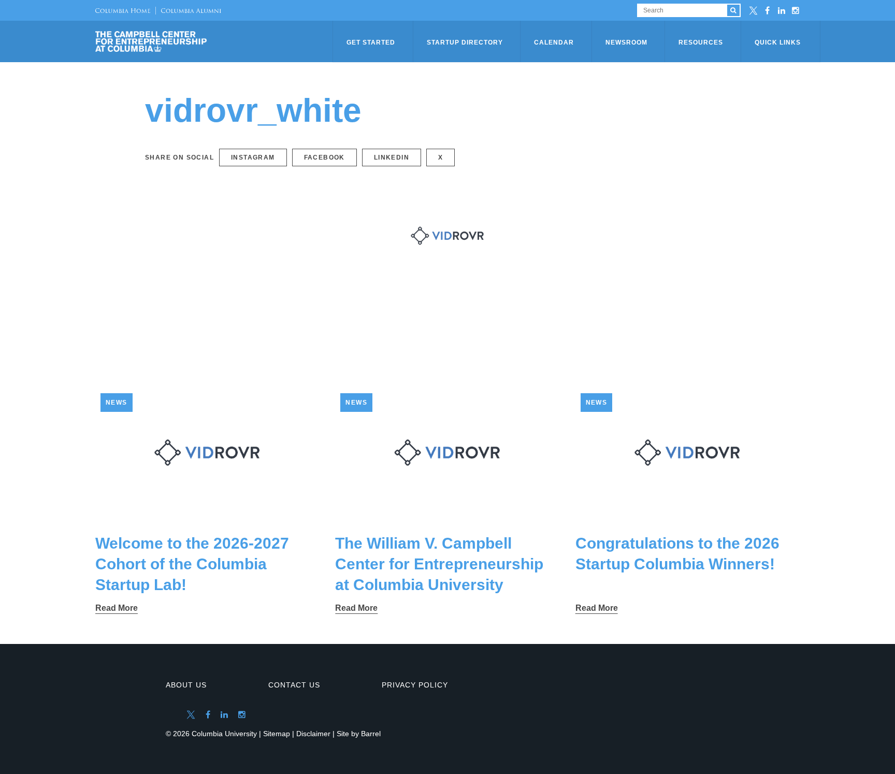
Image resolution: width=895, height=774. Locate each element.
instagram (253, 157)
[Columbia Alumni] (188, 10)
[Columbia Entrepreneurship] (215, 41)
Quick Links (778, 42)
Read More (116, 608)
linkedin (391, 157)
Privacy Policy (415, 685)
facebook (324, 157)
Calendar (554, 42)
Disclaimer (313, 733)
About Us (186, 685)
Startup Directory (465, 42)
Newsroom (626, 42)
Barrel (371, 733)
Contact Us (294, 685)
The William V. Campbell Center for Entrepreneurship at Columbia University (439, 564)
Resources (701, 42)
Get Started (371, 42)
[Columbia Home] (122, 10)
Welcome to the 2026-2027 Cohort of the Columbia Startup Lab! (192, 564)
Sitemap (276, 733)
